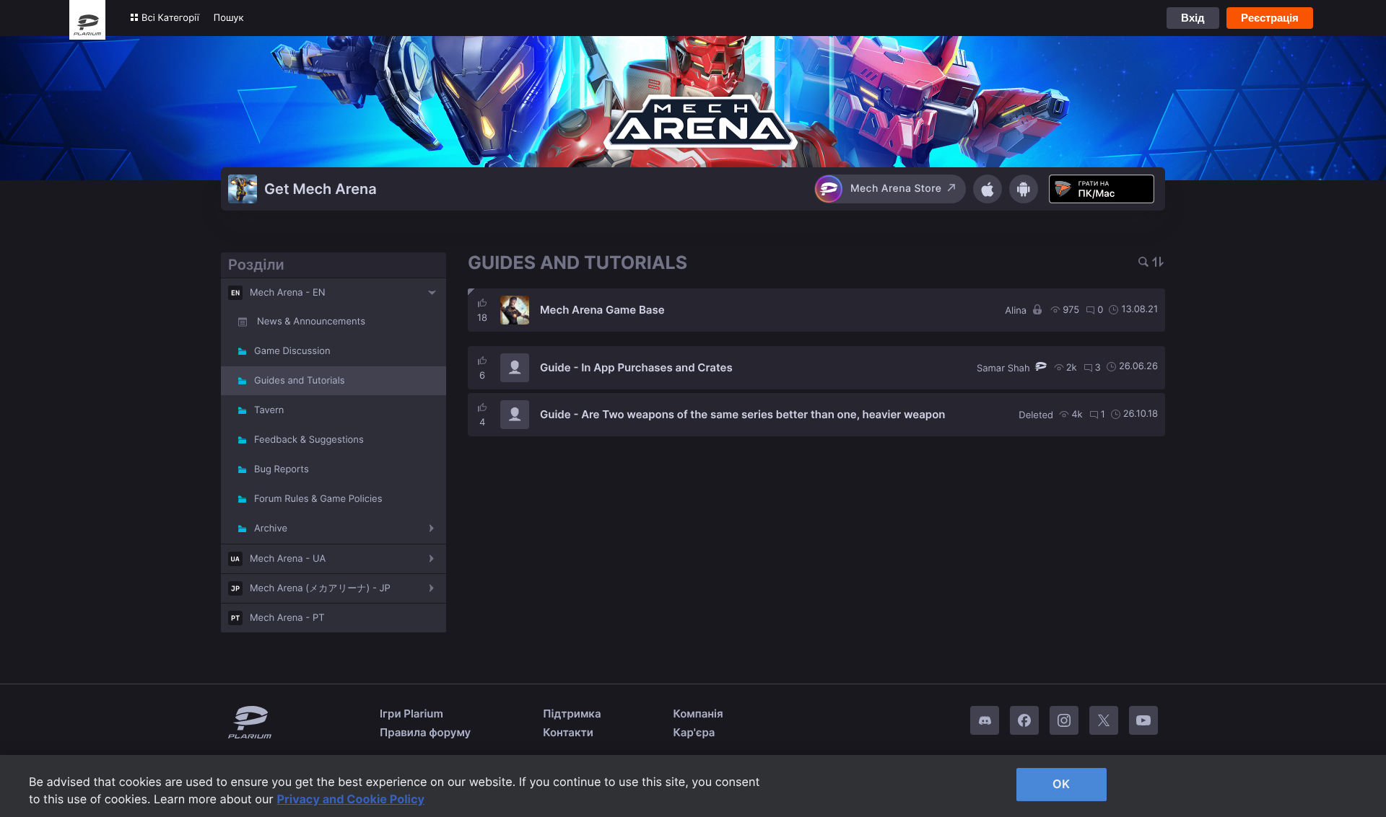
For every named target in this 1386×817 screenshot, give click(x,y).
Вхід (1193, 18)
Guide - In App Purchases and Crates (636, 367)
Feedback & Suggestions (309, 440)
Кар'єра (694, 732)
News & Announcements (311, 321)
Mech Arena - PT (287, 618)
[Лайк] (482, 303)
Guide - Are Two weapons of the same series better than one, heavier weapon (742, 414)
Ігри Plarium (411, 713)
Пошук (229, 18)
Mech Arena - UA (288, 559)
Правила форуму (425, 732)
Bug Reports (281, 469)
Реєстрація (1270, 18)
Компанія (698, 713)
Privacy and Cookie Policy (351, 799)
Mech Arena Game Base (602, 310)
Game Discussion (292, 351)
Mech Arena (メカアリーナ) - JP (320, 588)
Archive (270, 528)
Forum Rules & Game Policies (318, 499)
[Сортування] (1158, 263)
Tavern (269, 410)
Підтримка (572, 713)
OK (1061, 784)
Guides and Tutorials (299, 381)
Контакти (568, 732)
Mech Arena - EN (288, 293)
